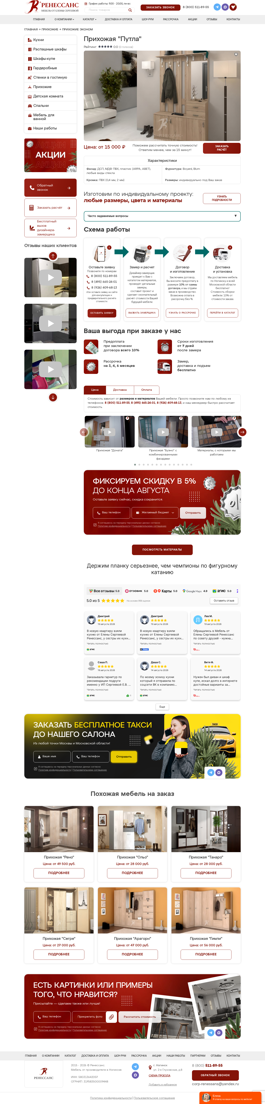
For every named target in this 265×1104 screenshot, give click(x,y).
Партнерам (197, 1056)
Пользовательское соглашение (154, 1098)
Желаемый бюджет (156, 512)
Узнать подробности (222, 198)
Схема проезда (159, 1076)
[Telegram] (217, 7)
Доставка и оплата (118, 19)
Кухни (38, 40)
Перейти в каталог (222, 313)
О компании (63, 19)
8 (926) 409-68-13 (195, 12)
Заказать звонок (160, 7)
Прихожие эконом (77, 29)
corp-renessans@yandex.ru (215, 1084)
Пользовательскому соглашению (149, 526)
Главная (39, 19)
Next (53, 397)
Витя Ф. (209, 662)
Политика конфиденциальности (111, 1098)
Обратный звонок (215, 1075)
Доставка (120, 390)
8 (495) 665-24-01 (195, 2)
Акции (192, 19)
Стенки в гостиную (50, 77)
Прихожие (50, 29)
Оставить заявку (102, 313)
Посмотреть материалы (162, 550)
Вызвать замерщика (142, 313)
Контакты (233, 19)
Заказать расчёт (222, 148)
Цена (95, 390)
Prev (53, 256)
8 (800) (207, 1065)
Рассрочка (170, 19)
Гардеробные (45, 68)
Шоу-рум (148, 19)
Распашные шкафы (50, 49)
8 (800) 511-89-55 (196, 7)
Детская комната (48, 96)
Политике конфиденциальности (114, 526)
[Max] (225, 7)
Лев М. (208, 616)
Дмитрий (157, 616)
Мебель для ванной (43, 117)
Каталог (88, 19)
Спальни (41, 106)
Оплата (146, 390)
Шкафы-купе (44, 59)
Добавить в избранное (163, 1085)
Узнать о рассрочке (182, 313)
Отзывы (212, 19)
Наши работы (45, 128)
